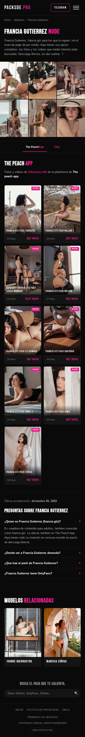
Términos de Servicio (42, 717)
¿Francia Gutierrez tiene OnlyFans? (42, 573)
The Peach (35, 146)
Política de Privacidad (43, 709)
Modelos (19, 20)
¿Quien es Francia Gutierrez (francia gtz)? (42, 521)
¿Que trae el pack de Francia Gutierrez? (42, 563)
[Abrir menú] (76, 7)
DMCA (66, 709)
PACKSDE (17, 7)
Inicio (7, 20)
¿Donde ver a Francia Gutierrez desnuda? (42, 552)
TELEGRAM (60, 7)
